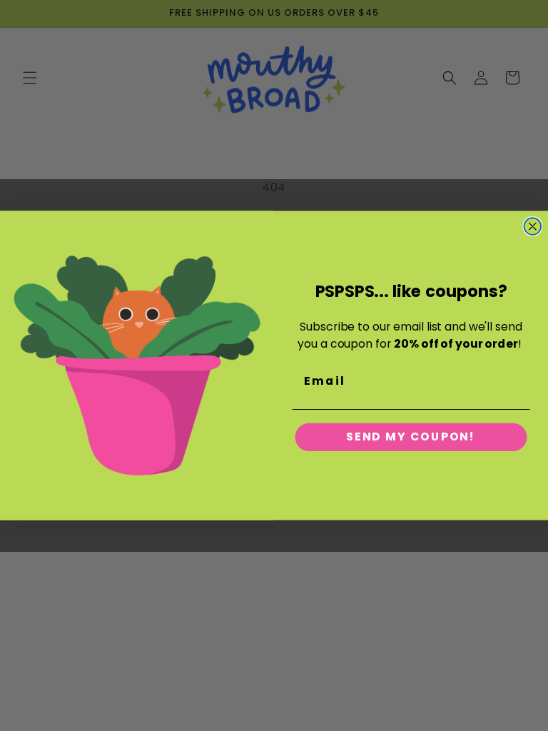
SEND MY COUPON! (411, 437)
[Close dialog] (533, 226)
